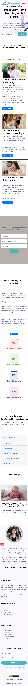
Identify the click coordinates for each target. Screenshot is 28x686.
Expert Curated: (8, 448)
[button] (22, 2)
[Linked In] (15, 32)
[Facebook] (8, 32)
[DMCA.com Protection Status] (14, 676)
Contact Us (7, 610)
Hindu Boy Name (8, 639)
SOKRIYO (20, 679)
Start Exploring (8, 108)
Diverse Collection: (9, 438)
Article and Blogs (8, 614)
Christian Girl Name (9, 636)
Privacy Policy (7, 612)
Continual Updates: (9, 464)
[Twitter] (11, 32)
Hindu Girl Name (8, 641)
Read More (14, 334)
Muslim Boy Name (8, 630)
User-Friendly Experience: (12, 453)
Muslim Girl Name (8, 632)
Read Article (23, 512)
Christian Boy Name (9, 634)
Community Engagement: (11, 458)
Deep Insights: (8, 443)
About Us (6, 608)
